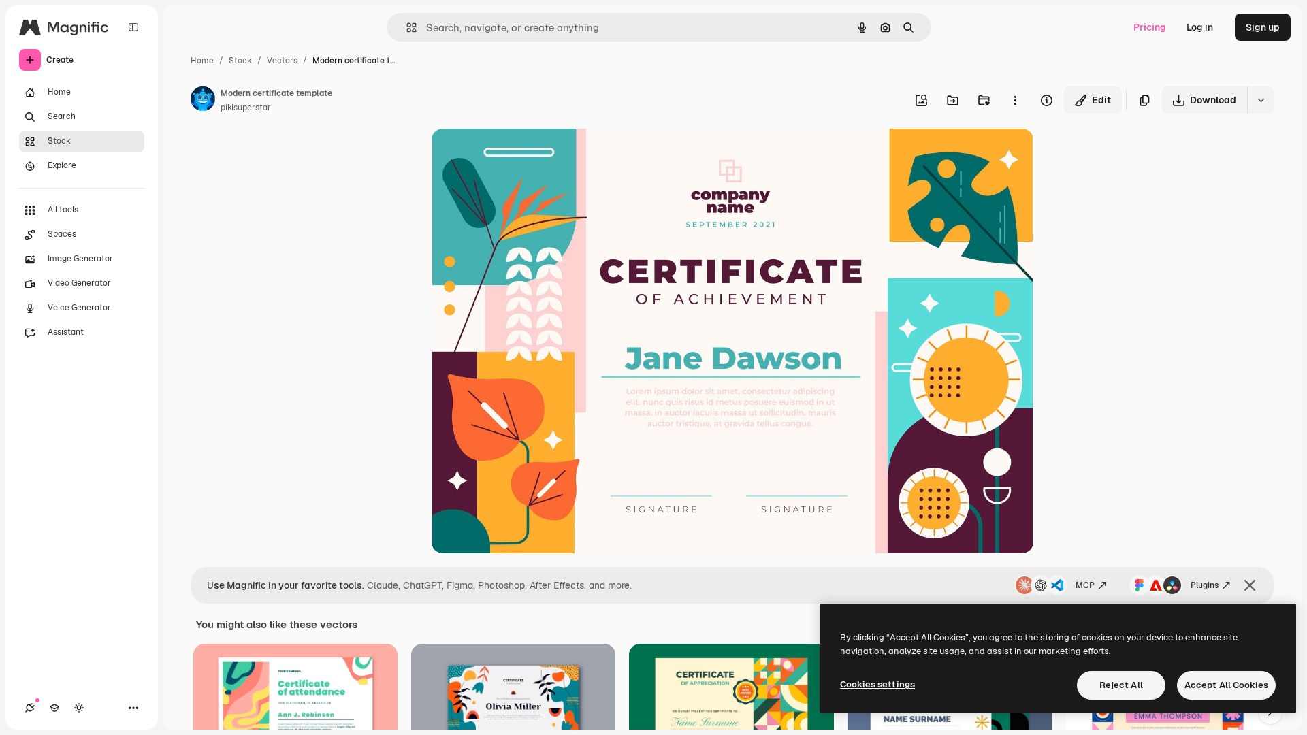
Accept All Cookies (1226, 685)
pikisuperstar (246, 107)
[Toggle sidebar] (133, 27)
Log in (1200, 27)
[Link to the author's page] (203, 100)
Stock (240, 60)
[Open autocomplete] (406, 27)
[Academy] (54, 708)
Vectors (282, 60)
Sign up (1263, 27)
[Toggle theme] (79, 708)
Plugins (1205, 585)
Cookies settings (877, 684)
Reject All (1121, 685)
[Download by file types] (1260, 100)
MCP (1085, 585)
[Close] (1250, 585)
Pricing (1149, 27)
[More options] (1015, 100)
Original (519, 154)
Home (202, 60)
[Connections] (30, 708)
